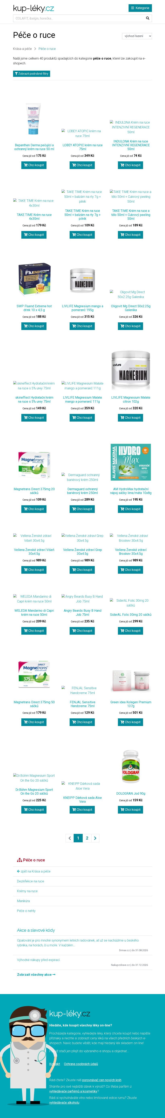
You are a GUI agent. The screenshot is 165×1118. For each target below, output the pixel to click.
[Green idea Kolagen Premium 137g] (131, 675)
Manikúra (23, 901)
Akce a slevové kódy (36, 930)
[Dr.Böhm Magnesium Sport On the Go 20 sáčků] (34, 778)
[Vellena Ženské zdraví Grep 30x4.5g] (82, 538)
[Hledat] (147, 18)
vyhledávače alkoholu (64, 1103)
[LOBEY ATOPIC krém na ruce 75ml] (82, 133)
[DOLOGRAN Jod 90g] (131, 767)
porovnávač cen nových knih (101, 1080)
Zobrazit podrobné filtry (33, 73)
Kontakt (54, 1064)
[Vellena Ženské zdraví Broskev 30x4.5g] (131, 538)
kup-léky (33, 8)
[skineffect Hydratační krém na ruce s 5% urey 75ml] (34, 386)
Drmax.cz (124, 950)
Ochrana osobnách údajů (81, 1064)
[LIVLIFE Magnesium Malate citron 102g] (131, 371)
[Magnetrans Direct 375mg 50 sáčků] (34, 675)
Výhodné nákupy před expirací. (38, 960)
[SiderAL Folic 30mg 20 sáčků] (131, 603)
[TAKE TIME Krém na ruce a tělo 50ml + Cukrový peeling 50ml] (131, 197)
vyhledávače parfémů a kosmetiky (73, 1091)
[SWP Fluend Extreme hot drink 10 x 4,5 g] (34, 279)
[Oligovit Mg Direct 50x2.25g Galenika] (131, 294)
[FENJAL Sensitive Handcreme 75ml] (82, 690)
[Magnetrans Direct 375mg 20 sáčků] (34, 464)
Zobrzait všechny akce (35, 975)
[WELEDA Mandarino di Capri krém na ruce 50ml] (34, 599)
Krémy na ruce (27, 891)
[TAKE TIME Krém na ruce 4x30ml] (34, 203)
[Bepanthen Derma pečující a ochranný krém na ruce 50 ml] (34, 118)
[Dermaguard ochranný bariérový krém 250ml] (82, 477)
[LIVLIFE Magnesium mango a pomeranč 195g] (82, 279)
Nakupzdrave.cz (120, 964)
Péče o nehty (26, 911)
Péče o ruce (47, 49)
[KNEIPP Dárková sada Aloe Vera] (82, 786)
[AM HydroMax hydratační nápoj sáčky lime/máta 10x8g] (131, 462)
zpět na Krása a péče (35, 871)
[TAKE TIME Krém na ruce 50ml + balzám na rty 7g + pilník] (82, 197)
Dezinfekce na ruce (30, 881)
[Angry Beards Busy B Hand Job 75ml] (82, 599)
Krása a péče (22, 49)
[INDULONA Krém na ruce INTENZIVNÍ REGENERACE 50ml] (131, 127)
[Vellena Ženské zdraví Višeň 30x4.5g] (34, 538)
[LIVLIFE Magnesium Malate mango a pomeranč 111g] (82, 386)
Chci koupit (36, 165)
